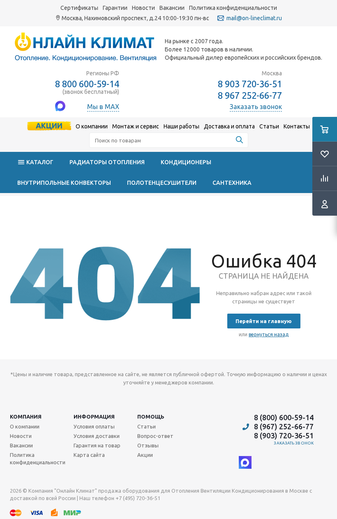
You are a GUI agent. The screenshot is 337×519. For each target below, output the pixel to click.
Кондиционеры (186, 162)
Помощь (150, 416)
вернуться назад (269, 334)
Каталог (39, 162)
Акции (49, 125)
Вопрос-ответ (155, 436)
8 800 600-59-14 (87, 84)
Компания (26, 416)
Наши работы (181, 126)
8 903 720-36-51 (250, 84)
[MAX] (245, 462)
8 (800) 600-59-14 (284, 417)
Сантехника (232, 182)
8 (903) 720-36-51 (284, 435)
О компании (92, 126)
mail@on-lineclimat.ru (254, 18)
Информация (94, 416)
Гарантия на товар (97, 445)
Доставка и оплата (229, 126)
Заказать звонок (294, 443)
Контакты (297, 126)
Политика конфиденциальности (233, 8)
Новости (143, 8)
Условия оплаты (94, 426)
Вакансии (172, 8)
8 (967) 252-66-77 (284, 426)
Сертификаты (79, 8)
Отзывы (148, 445)
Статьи (269, 126)
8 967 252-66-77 (250, 95)
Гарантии (115, 8)
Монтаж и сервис (135, 126)
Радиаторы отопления (107, 162)
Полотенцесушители (161, 182)
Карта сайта (89, 455)
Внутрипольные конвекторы (64, 182)
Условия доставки (97, 436)
